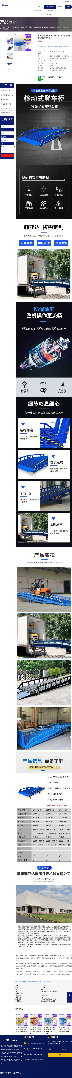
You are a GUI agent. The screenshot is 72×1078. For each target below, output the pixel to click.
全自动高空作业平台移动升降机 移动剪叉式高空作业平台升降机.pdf (54, 46)
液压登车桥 (16, 27)
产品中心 (9, 27)
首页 (4, 27)
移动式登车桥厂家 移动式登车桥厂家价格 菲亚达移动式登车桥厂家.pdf (32, 981)
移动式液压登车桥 (27, 27)
